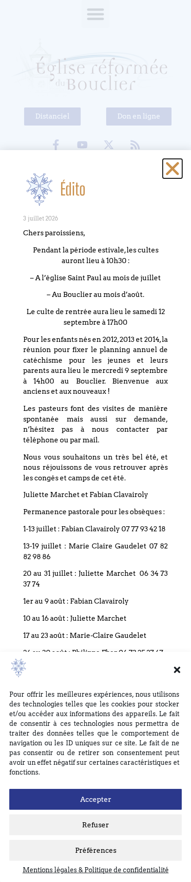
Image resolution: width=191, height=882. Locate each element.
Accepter (95, 799)
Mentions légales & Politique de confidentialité (96, 870)
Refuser (95, 825)
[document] (95, 441)
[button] (177, 669)
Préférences (95, 850)
